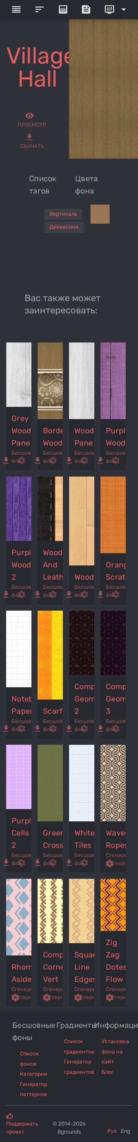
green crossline (53, 839)
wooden (84, 577)
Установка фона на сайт (115, 1051)
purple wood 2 (22, 565)
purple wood (116, 436)
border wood (53, 436)
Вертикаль (63, 214)
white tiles (84, 839)
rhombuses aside (22, 973)
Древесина (64, 227)
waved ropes (116, 839)
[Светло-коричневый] (100, 214)
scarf (52, 711)
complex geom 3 (116, 699)
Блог (107, 1072)
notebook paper (22, 705)
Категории (34, 1074)
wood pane (84, 436)
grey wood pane (21, 430)
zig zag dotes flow (116, 961)
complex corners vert (53, 967)
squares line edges (84, 967)
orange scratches (116, 571)
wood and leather (53, 565)
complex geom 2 (84, 699)
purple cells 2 (22, 833)
